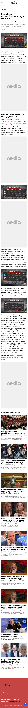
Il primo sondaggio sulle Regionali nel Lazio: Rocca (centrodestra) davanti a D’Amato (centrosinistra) (11, 661)
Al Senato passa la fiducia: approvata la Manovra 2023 (12, 635)
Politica (3, 9)
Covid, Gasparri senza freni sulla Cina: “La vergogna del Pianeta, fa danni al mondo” (14, 549)
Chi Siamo (3, 699)
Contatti (9, 699)
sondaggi (10, 53)
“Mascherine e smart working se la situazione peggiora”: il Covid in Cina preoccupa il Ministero (13, 462)
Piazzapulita (18, 51)
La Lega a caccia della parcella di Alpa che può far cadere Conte (12, 357)
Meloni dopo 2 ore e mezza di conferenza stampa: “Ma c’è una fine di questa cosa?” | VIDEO (12, 578)
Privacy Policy (15, 699)
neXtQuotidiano (5, 22)
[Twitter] (6, 693)
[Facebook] (1, 693)
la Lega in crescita (16, 121)
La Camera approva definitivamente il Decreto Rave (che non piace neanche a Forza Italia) (13, 433)
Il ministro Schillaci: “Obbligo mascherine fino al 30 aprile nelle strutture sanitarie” (12, 491)
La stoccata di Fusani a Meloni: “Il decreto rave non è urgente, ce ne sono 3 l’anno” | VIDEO (13, 520)
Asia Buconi (4, 440)
